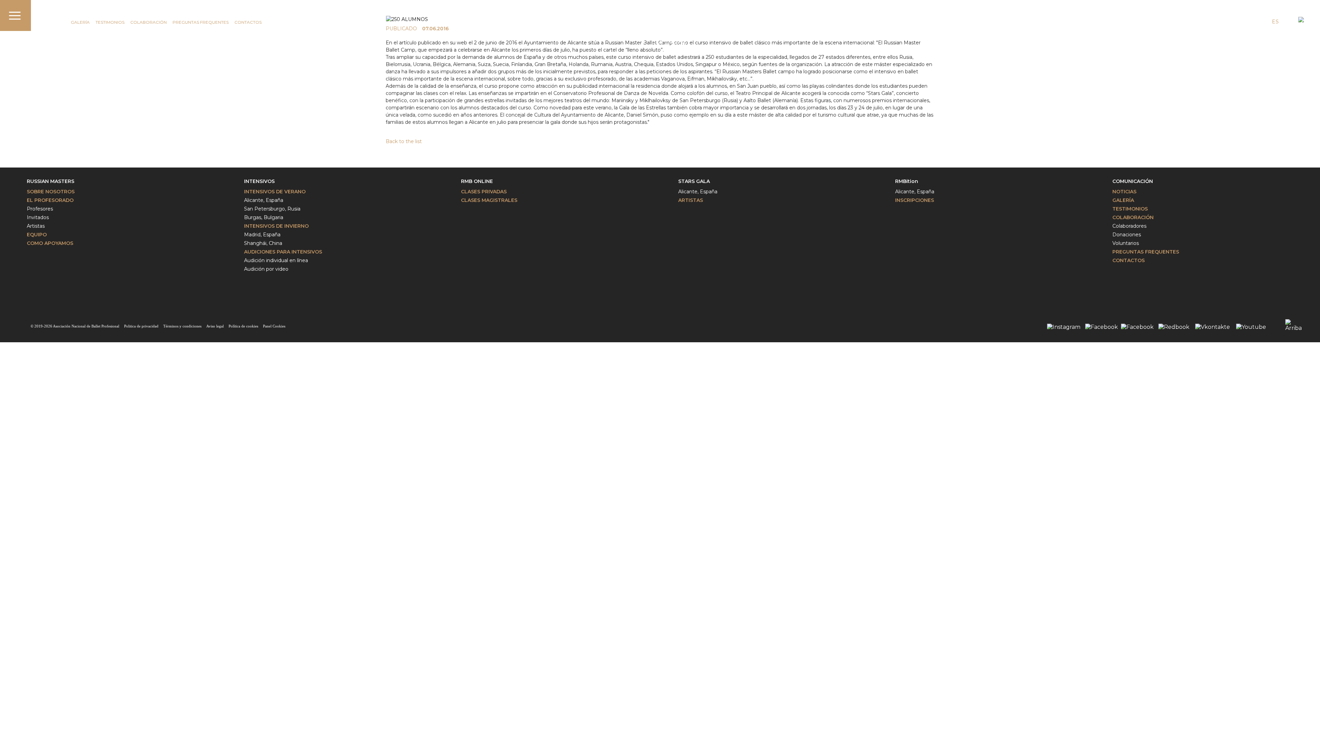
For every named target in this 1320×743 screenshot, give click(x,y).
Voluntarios (1125, 243)
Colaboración (148, 22)
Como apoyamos (50, 243)
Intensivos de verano (275, 192)
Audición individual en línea (276, 260)
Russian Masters (50, 181)
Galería (80, 22)
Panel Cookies (274, 326)
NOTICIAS (55, 22)
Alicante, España (263, 200)
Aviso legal (215, 326)
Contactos (1128, 260)
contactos (248, 22)
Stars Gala (694, 181)
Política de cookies (243, 326)
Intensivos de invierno (276, 226)
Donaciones (1126, 234)
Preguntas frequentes (1145, 252)
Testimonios (110, 22)
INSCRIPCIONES (914, 200)
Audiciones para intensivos (283, 252)
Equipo (37, 234)
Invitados (38, 217)
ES (1275, 22)
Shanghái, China (263, 243)
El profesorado (50, 200)
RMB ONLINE (477, 181)
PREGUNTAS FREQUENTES (201, 22)
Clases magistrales (489, 200)
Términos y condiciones (182, 326)
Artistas (36, 226)
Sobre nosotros (51, 192)
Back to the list (404, 141)
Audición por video (266, 269)
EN (1263, 22)
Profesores (40, 209)
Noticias (1124, 192)
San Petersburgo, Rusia (272, 209)
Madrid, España (262, 234)
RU (1288, 22)
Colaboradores (1129, 226)
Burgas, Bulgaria (263, 217)
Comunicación (66, 13)
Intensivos (259, 181)
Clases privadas (484, 192)
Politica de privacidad (141, 326)
